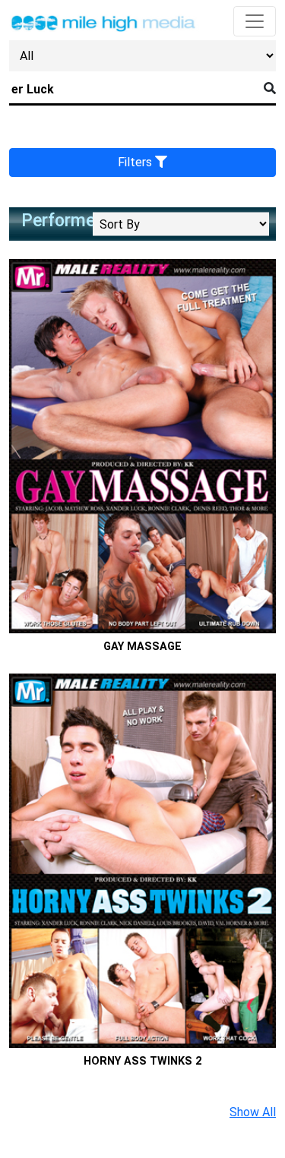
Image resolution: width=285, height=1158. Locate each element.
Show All (253, 1112)
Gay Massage (142, 646)
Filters (136, 162)
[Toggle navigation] (254, 21)
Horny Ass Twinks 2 (142, 1061)
